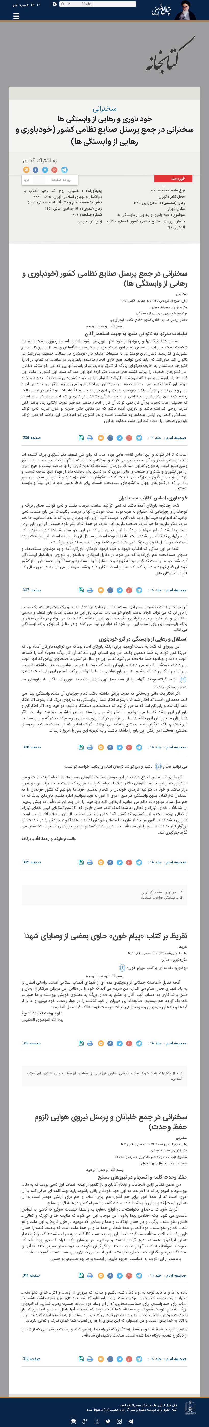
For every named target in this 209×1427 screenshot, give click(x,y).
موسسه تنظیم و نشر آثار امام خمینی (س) (130, 1410)
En (33, 5)
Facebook (35, 170)
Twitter (45, 170)
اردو (15, 5)
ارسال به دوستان (26, 170)
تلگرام (64, 170)
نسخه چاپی (91, 438)
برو (26, 180)
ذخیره (82, 438)
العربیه (24, 5)
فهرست (178, 178)
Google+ (54, 170)
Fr (38, 5)
